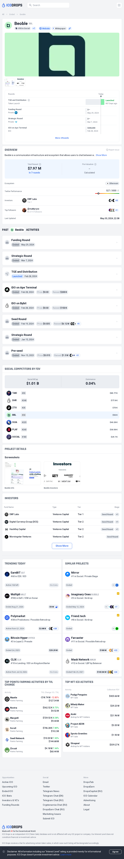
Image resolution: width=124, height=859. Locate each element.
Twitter (46, 786)
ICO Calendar (90, 795)
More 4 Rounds (62, 138)
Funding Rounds (10, 805)
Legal (86, 809)
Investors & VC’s (10, 800)
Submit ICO (48, 818)
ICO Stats (7, 795)
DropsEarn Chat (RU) (54, 809)
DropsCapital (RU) (92, 791)
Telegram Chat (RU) (53, 800)
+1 (34, 28)
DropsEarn (89, 786)
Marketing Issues (52, 814)
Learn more (65, 854)
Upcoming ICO (9, 786)
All (3, 14)
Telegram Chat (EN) (53, 795)
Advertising (89, 800)
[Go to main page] (12, 5)
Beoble (23, 14)
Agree (115, 851)
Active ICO (7, 782)
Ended (12, 14)
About (86, 805)
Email (45, 782)
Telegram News (51, 791)
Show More (62, 545)
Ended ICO (7, 791)
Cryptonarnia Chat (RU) (55, 805)
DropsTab (88, 782)
